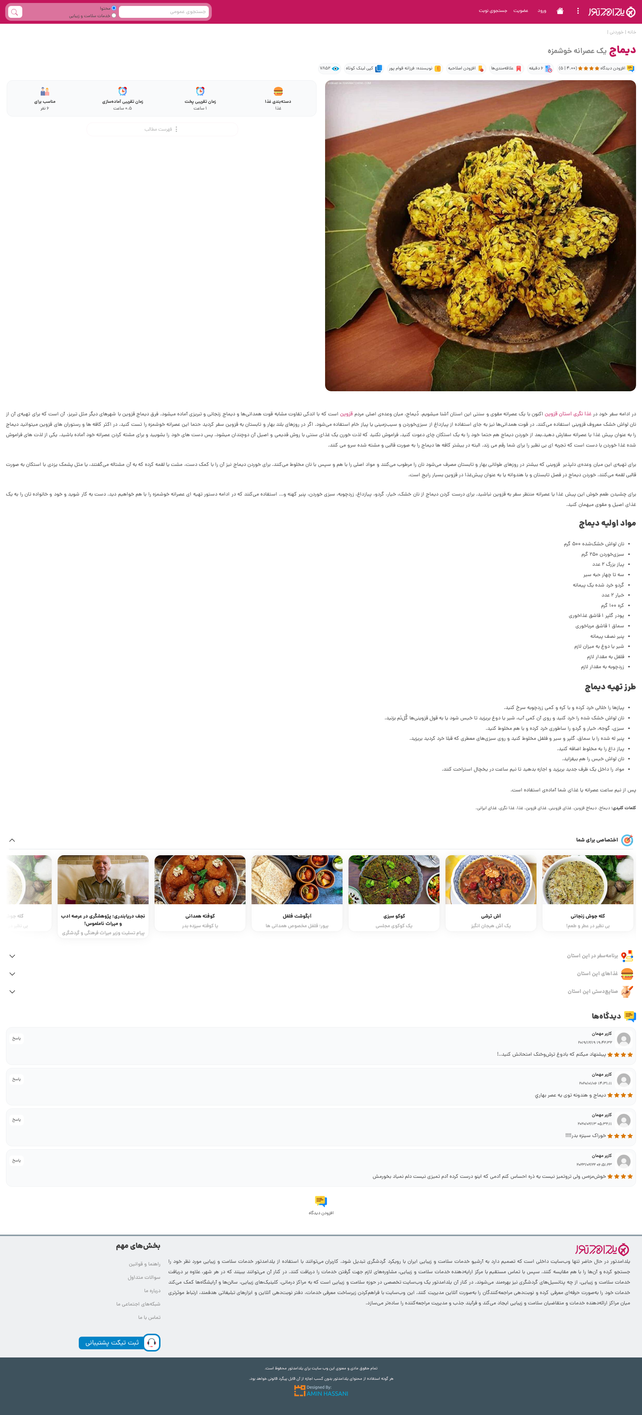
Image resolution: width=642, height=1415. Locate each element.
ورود (542, 10)
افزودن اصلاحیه (462, 68)
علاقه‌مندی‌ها (502, 68)
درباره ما (152, 1291)
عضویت (520, 10)
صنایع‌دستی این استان (593, 992)
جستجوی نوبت (493, 10)
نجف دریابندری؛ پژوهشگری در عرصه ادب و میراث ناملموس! (198, 920)
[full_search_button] (15, 12)
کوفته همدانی (295, 917)
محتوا (105, 9)
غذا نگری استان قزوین (568, 414)
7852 (325, 68)
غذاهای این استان (597, 974)
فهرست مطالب (159, 129)
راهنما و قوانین (144, 1264)
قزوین (346, 414)
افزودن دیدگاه (321, 1213)
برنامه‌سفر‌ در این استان (592, 956)
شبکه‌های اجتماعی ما (138, 1304)
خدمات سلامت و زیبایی (90, 16)
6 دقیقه (536, 68)
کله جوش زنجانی (101, 917)
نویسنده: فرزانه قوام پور (410, 68)
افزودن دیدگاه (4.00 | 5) (592, 68)
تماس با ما (149, 1318)
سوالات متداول (144, 1278)
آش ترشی (586, 917)
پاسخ (16, 1039)
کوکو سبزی (489, 917)
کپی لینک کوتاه (359, 68)
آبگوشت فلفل (392, 917)
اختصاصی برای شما (597, 840)
